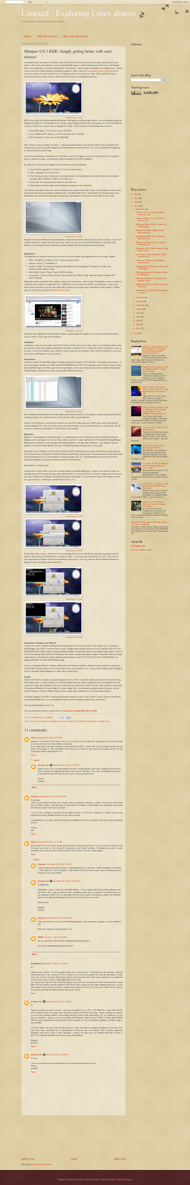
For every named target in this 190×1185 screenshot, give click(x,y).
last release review (62, 290)
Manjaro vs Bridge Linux (100, 721)
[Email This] (59, 717)
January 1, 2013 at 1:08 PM (55, 937)
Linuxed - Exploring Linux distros (78, 12)
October (139, 301)
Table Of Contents (47, 36)
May (138, 321)
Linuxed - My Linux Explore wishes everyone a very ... (150, 213)
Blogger (129, 1179)
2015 (136, 194)
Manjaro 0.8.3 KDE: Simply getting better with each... (150, 231)
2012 (136, 206)
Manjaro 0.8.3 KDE (76, 117)
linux (65, 721)
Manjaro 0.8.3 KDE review (78, 721)
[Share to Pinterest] (70, 717)
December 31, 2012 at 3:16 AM (54, 964)
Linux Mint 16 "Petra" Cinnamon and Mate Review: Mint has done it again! (155, 466)
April (138, 324)
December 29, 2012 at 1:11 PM (49, 842)
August (139, 309)
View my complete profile (141, 550)
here (52, 705)
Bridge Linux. (70, 480)
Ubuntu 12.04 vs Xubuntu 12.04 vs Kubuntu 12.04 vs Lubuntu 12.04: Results (155, 369)
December (140, 209)
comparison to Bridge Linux (51, 721)
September (140, 305)
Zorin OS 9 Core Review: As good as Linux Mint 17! (154, 447)
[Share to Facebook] (67, 717)
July (138, 313)
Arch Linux (34, 721)
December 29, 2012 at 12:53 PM (53, 796)
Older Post (120, 1159)
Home (28, 36)
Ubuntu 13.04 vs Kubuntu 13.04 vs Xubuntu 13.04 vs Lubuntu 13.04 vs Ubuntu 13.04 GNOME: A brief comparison (155, 410)
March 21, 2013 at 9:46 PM (57, 1055)
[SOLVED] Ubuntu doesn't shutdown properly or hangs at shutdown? (149, 523)
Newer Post (27, 1159)
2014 (136, 198)
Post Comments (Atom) (42, 1164)
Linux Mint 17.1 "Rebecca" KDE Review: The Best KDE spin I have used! (155, 486)
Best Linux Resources (75, 36)
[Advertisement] (72, 28)
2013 (136, 202)
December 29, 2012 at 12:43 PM (66, 765)
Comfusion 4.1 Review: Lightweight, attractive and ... (150, 261)
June (138, 317)
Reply (33, 755)
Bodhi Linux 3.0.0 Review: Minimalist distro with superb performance (154, 504)
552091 (41, 937)
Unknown (35, 796)
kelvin (33, 738)
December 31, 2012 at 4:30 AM (58, 1002)
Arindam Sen (43, 765)
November (140, 297)
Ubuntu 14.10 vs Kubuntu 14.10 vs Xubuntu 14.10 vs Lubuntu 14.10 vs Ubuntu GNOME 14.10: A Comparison (155, 350)
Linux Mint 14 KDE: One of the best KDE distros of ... (150, 237)
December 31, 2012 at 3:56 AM (59, 918)
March (139, 328)
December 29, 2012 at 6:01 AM (49, 738)
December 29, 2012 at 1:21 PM (59, 864)
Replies (37, 760)
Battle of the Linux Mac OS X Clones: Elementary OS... (151, 243)
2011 (136, 333)
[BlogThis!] (62, 717)
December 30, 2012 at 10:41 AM (66, 881)
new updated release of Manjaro (99, 71)
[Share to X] (65, 717)
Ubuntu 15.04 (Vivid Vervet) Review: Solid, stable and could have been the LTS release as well (155, 390)
